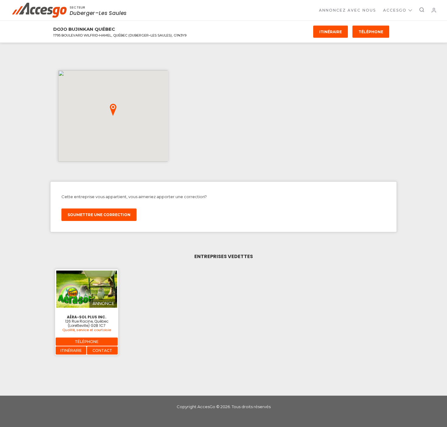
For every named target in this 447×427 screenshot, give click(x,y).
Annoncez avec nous (347, 10)
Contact (102, 350)
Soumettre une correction (99, 214)
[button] (113, 110)
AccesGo (395, 10)
